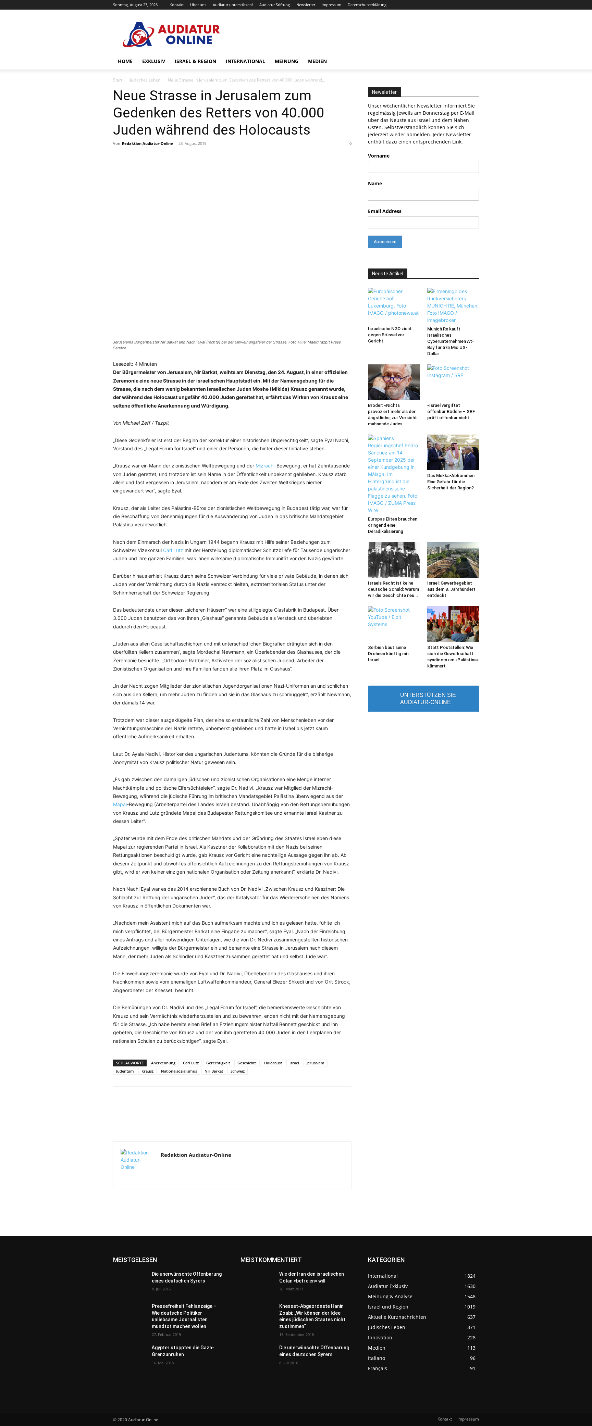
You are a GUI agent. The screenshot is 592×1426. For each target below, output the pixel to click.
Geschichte (247, 1062)
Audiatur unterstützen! (233, 4)
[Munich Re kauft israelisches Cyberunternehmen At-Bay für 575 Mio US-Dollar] (453, 306)
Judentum (125, 1071)
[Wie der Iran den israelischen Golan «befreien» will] (257, 1282)
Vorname (379, 155)
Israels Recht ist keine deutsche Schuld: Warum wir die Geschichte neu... (393, 589)
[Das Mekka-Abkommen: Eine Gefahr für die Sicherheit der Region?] (453, 452)
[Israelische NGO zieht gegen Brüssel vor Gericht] (394, 305)
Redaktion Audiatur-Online (147, 143)
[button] (471, 62)
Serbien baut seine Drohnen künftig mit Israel (388, 653)
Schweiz (238, 1071)
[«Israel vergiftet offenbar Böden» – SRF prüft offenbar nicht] (453, 382)
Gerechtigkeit (218, 1062)
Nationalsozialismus (179, 1071)
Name (375, 183)
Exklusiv (153, 61)
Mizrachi (265, 465)
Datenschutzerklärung (367, 4)
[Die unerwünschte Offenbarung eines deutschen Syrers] (129, 1282)
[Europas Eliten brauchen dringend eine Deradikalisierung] (394, 474)
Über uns (198, 4)
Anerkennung (163, 1062)
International (245, 61)
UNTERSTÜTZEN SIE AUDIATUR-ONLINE (428, 698)
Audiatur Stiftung (274, 4)
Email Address (385, 211)
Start (117, 80)
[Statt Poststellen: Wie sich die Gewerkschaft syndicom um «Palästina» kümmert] (453, 624)
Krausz (147, 1071)
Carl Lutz (173, 550)
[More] (392, 1112)
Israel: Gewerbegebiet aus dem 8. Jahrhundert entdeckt (451, 589)
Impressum (331, 4)
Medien (317, 61)
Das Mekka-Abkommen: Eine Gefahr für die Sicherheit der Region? (451, 481)
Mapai (120, 804)
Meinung (286, 61)
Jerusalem (315, 1062)
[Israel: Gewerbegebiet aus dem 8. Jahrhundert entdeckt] (453, 560)
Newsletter (305, 4)
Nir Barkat (214, 1071)
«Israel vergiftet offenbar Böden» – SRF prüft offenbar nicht (451, 411)
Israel (294, 1062)
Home (125, 61)
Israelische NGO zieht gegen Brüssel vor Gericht (390, 334)
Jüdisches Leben (145, 80)
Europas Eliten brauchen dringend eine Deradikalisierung (392, 525)
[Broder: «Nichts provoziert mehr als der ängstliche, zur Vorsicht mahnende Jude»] (394, 382)
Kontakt (177, 4)
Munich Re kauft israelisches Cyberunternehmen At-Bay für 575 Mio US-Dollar (450, 341)
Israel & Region (195, 61)
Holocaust (273, 1062)
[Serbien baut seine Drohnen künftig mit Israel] (394, 624)
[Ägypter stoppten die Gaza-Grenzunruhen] (129, 1356)
